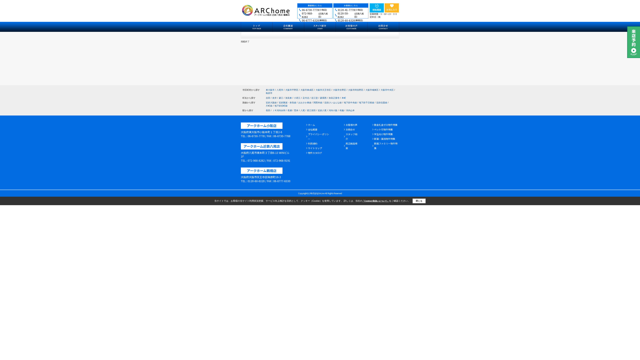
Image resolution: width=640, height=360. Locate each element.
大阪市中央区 (387, 90)
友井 (274, 98)
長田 (268, 110)
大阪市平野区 (291, 90)
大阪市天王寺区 (323, 90)
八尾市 (280, 90)
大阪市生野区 (339, 90)
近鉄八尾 (322, 110)
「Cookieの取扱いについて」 (375, 201)
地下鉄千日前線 (366, 102)
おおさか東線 (304, 102)
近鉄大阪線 (271, 102)
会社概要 (312, 129)
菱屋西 (323, 98)
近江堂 (314, 98)
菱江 (281, 98)
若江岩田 (311, 110)
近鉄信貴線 (381, 102)
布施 (342, 110)
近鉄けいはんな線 (333, 102)
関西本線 (318, 102)
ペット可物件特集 (383, 129)
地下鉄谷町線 (281, 105)
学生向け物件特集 (383, 134)
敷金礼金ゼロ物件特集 (386, 124)
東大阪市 (270, 90)
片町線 (269, 105)
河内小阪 (333, 110)
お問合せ (350, 129)
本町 (344, 98)
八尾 (302, 110)
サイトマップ (315, 148)
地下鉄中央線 (350, 102)
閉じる (419, 201)
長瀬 (290, 110)
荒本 (296, 110)
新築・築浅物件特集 (384, 138)
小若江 (297, 98)
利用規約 (312, 143)
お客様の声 (351, 124)
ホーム (311, 124)
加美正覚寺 (334, 98)
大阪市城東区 (372, 90)
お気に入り (391, 9)
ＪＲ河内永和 (278, 110)
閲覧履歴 (376, 9)
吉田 (268, 98)
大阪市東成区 (307, 90)
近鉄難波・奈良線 (287, 102)
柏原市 (269, 93)
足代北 (306, 98)
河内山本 (350, 110)
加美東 (288, 98)
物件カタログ (315, 152)
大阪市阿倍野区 (355, 90)
